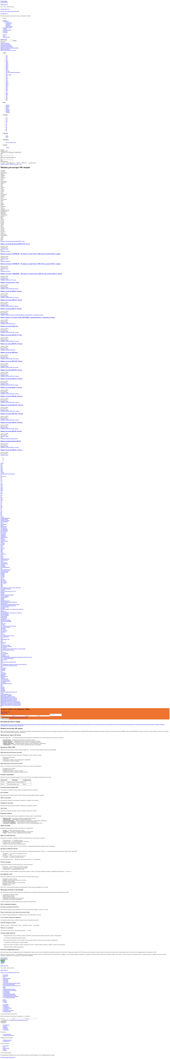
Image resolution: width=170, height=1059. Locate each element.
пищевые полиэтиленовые (9, 989)
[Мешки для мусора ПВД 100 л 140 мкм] (10, 402)
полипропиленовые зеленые (9, 995)
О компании (6, 21)
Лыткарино (162, 724)
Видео (4, 999)
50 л (7, 92)
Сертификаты (9, 22)
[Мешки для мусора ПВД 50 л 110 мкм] (10, 447)
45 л (7, 89)
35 (6, 123)
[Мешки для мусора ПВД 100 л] (8, 349)
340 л (7, 85)
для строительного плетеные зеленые (11, 983)
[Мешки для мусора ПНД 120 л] (8, 323)
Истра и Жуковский (18, 725)
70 (6, 128)
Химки (15, 724)
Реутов (92, 724)
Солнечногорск (10, 725)
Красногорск (33, 724)
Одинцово (49, 724)
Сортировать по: (4, 152)
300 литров (5, 980)
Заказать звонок (4, 2)
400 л (7, 87)
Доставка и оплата (7, 27)
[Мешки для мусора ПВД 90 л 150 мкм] (10, 419)
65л (6, 95)
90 (6, 130)
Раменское (76, 724)
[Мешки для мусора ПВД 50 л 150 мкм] (10, 376)
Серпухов (60, 724)
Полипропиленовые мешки (7, 46)
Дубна (117, 724)
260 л (7, 84)
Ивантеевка (113, 724)
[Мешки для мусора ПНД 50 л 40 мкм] (9, 297)
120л (7, 62)
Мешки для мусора (5, 43)
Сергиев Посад (97, 724)
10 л (7, 55)
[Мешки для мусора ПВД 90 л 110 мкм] (10, 341)
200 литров (5, 979)
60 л (7, 60)
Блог (4, 1046)
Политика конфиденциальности (8, 1057)
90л (6, 99)
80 (6, 129)
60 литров (5, 976)
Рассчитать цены (7, 1011)
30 (6, 122)
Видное (133, 724)
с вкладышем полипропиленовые (10, 996)
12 (6, 119)
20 (6, 73)
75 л (7, 97)
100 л (7, 61)
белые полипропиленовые (9, 993)
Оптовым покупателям (8, 1010)
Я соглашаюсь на (15, 717)
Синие (7, 108)
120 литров (5, 974)
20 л (7, 56)
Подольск (11, 724)
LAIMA (18, 162)
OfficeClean (24, 162)
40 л (7, 86)
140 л (7, 78)
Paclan (3, 162)
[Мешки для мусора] (5, 251)
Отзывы (5, 28)
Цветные (8, 112)
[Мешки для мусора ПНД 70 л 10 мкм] (9, 384)
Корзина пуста (4, 39)
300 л (7, 67)
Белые (7, 107)
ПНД (7, 137)
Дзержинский (4, 725)
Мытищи (23, 724)
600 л (7, 93)
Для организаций (7, 30)
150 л (7, 80)
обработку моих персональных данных (19, 717)
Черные (7, 105)
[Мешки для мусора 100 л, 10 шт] (8, 279)
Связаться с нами (4, 248)
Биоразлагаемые (7, 978)
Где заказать (6, 1009)
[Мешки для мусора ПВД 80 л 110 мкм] (10, 393)
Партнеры (8, 25)
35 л (7, 59)
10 (6, 117)
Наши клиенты (9, 26)
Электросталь (39, 724)
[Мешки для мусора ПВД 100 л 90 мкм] (10, 358)
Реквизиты (8, 24)
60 (6, 127)
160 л (7, 64)
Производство (6, 37)
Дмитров (129, 724)
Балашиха (6, 724)
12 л (7, 77)
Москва (2, 724)
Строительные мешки (5, 44)
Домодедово (55, 724)
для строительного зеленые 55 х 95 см (11, 985)
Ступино (137, 724)
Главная (5, 20)
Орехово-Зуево (70, 724)
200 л (7, 66)
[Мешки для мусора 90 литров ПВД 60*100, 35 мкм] (13, 241)
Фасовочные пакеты (5, 49)
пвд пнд (7, 71)
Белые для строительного (9, 984)
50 (6, 125)
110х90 (7, 147)
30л (6, 58)
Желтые (7, 111)
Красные (8, 109)
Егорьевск (121, 724)
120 (6, 121)
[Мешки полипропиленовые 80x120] (9, 438)
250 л (7, 83)
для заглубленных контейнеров (13, 72)
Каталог (5, 34)
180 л (7, 65)
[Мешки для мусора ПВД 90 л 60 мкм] (9, 288)
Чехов (125, 724)
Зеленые (8, 106)
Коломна (45, 724)
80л (6, 98)
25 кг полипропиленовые (9, 997)
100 (6, 118)
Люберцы (28, 724)
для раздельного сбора (11, 142)
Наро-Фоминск (151, 724)
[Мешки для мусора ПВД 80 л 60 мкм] (9, 428)
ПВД (7, 135)
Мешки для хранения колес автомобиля (9, 47)
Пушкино (88, 724)
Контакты (5, 32)
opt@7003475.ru (4, 13)
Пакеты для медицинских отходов (8, 50)
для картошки (6, 991)
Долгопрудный (82, 724)
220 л (7, 81)
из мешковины (6, 992)
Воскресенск (104, 724)
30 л (4, 977)
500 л (7, 68)
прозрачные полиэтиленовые (9, 990)
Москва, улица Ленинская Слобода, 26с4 (10, 11)
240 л (7, 69)
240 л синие (8, 74)
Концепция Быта (10, 162)
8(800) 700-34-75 (4, 4)
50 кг (4, 986)
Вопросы (5, 31)
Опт (4, 35)
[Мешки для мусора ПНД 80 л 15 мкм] (9, 332)
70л (6, 96)
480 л (7, 90)
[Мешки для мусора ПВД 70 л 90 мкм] (9, 306)
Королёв (19, 724)
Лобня (108, 724)
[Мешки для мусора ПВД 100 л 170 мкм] (10, 411)
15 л (7, 79)
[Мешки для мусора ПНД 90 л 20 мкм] (9, 367)
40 (6, 124)
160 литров (5, 982)
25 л (7, 75)
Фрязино (157, 724)
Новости (5, 1001)
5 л (6, 91)
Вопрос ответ (6, 1048)
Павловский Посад (143, 724)
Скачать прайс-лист (5, 9)
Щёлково (64, 724)
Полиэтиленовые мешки (6, 45)
